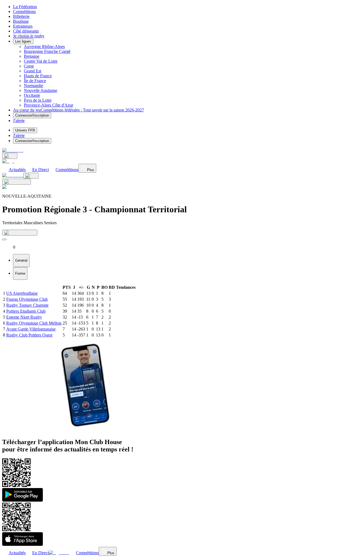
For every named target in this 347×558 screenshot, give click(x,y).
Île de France (35, 80)
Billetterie (21, 16)
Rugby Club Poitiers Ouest (29, 335)
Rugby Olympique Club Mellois (34, 323)
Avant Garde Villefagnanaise (31, 329)
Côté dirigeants (26, 31)
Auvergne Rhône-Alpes (44, 46)
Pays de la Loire (38, 100)
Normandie (33, 85)
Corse (29, 66)
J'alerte (19, 135)
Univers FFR (25, 130)
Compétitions (24, 11)
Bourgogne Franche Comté (47, 51)
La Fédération (25, 6)
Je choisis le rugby (28, 36)
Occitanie (32, 95)
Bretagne (31, 56)
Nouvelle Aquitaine (40, 90)
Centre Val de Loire (40, 61)
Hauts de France (38, 75)
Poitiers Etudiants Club (26, 311)
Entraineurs (23, 26)
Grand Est (32, 71)
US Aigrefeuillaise (22, 293)
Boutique (21, 21)
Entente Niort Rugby (24, 317)
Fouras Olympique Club (27, 299)
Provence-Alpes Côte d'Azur (48, 105)
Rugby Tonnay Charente (27, 305)
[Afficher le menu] (4, 239)
